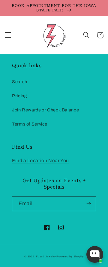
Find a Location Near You (40, 160)
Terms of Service (29, 124)
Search (19, 81)
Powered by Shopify (69, 256)
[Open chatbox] (94, 254)
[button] (8, 35)
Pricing (19, 95)
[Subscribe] (89, 203)
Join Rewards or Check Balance (45, 110)
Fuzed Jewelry (46, 256)
